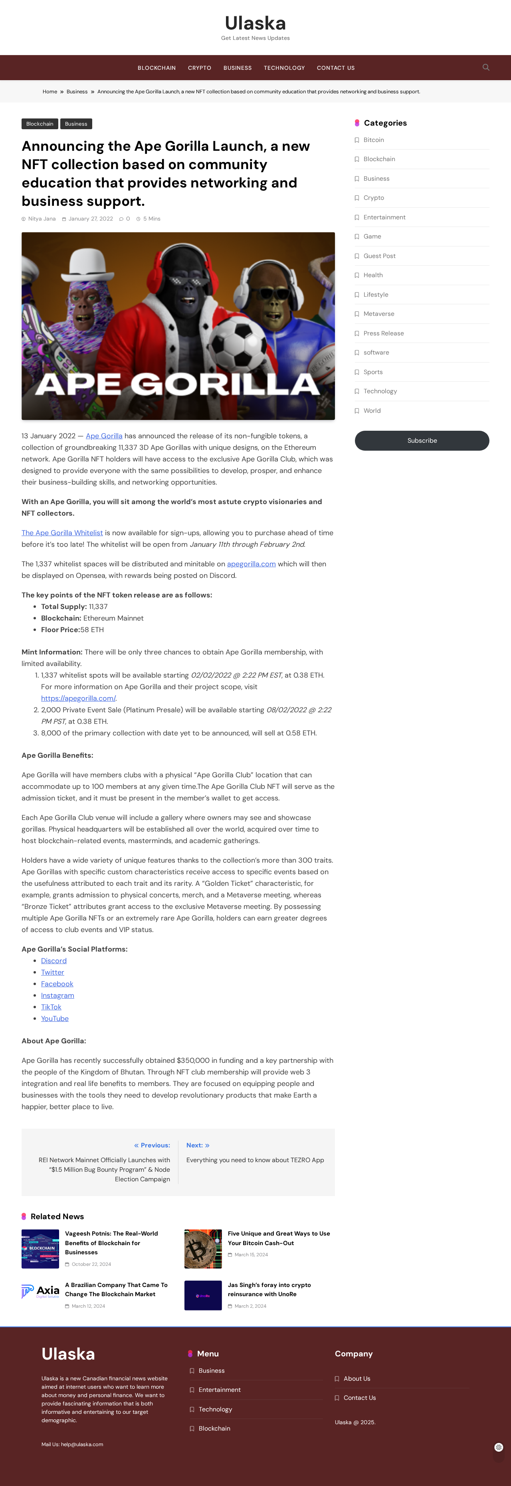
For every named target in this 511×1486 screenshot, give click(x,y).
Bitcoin (374, 140)
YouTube (55, 1018)
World (372, 410)
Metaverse (379, 313)
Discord (54, 961)
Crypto (200, 67)
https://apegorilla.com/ (78, 698)
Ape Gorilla (104, 436)
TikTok (51, 1007)
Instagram (57, 995)
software (376, 352)
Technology (284, 67)
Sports (373, 372)
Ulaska (255, 22)
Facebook (57, 984)
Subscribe (422, 440)
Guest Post (380, 256)
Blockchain (157, 67)
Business (238, 67)
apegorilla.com (251, 564)
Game (372, 236)
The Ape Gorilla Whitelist (62, 533)
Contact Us (336, 67)
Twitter (52, 972)
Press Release (384, 333)
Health (373, 275)
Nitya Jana (42, 218)
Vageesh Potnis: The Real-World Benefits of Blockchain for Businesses (111, 1243)
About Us (357, 1378)
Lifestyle (376, 294)
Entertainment (385, 217)
